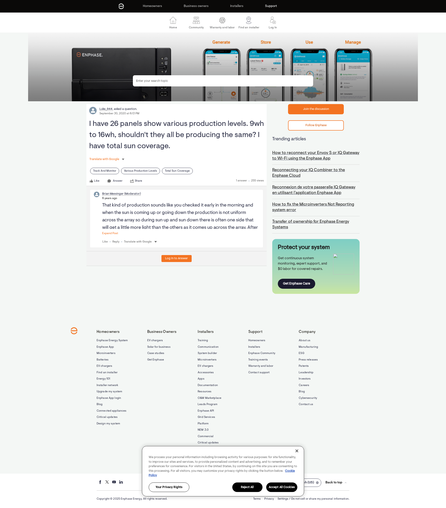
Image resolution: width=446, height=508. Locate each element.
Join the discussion (316, 109)
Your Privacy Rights (169, 487)
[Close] (297, 451)
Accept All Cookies (282, 487)
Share (138, 181)
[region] (223, 471)
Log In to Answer (176, 258)
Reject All (247, 487)
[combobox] (223, 80)
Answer (117, 181)
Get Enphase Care (296, 283)
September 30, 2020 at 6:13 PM (119, 113)
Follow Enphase (316, 125)
